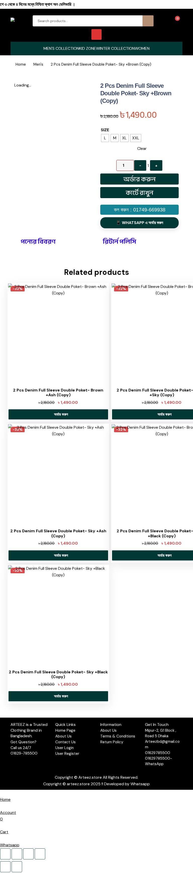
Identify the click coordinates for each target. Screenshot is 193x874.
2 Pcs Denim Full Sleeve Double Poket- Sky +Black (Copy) (58, 674)
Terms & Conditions (117, 736)
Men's (38, 64)
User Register (67, 753)
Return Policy (111, 742)
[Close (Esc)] (40, 853)
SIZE (105, 130)
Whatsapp (140, 783)
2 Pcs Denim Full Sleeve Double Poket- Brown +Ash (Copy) (58, 392)
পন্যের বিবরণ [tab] (38, 241)
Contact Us (65, 742)
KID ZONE (87, 48)
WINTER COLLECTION (115, 48)
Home (21, 64)
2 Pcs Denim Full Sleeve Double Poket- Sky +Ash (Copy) (58, 533)
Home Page (65, 730)
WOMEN (142, 48)
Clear (142, 148)
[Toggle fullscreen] (17, 853)
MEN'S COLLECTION (61, 48)
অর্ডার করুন (139, 179)
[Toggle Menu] (96, 34)
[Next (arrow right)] (17, 866)
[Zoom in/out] (5, 853)
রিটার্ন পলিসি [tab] (119, 241)
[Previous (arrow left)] (5, 866)
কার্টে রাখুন (139, 192)
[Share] (28, 853)
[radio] (105, 138)
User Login (64, 747)
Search (148, 20)
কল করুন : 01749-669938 (139, 209)
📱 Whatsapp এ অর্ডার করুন (139, 222)
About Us (63, 736)
